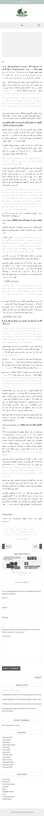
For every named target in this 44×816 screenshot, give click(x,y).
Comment (6, 636)
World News (7, 799)
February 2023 (8, 762)
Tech (4, 794)
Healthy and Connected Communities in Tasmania (21, 704)
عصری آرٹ (17, 534)
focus (17, 529)
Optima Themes (28, 812)
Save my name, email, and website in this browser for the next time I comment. (21, 631)
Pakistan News (8, 792)
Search (38, 677)
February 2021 (7, 765)
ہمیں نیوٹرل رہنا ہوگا (22, 572)
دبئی (31, 531)
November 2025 (8, 745)
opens (31, 529)
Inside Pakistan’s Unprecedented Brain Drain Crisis (21, 699)
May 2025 (6, 752)
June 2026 (6, 740)
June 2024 (6, 757)
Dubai (11, 529)
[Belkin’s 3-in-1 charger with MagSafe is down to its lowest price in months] (37, 546)
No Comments (22, 539)
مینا (35, 534)
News (4, 789)
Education (6, 782)
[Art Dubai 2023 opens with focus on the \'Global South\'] (6, 546)
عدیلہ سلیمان (8, 534)
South (6, 531)
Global (25, 529)
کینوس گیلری (27, 534)
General (5, 787)
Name (5, 598)
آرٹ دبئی (13, 531)
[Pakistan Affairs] (22, 12)
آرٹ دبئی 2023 (23, 531)
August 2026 (7, 737)
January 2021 (7, 767)
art (5, 529)
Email (4, 608)
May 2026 (6, 742)
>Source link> (7, 514)
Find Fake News (8, 784)
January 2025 (7, 755)
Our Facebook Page (22, 2)
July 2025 (6, 747)
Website (5, 617)
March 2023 (7, 760)
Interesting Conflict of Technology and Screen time (21, 695)
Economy (6, 779)
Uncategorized (8, 797)
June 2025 (6, 750)
